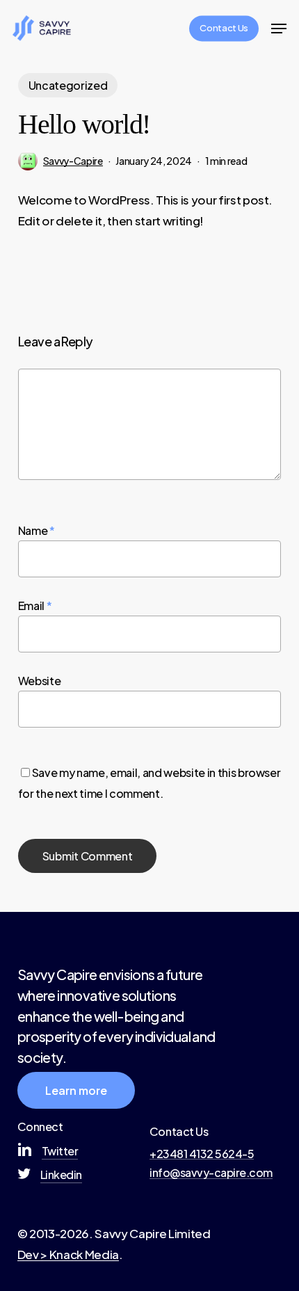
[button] (278, 28)
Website (39, 680)
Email (35, 605)
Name (36, 530)
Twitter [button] (60, 1151)
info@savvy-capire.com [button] (211, 1172)
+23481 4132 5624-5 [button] (202, 1154)
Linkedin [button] (61, 1174)
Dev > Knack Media (68, 1254)
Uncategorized (68, 85)
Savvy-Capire (73, 160)
